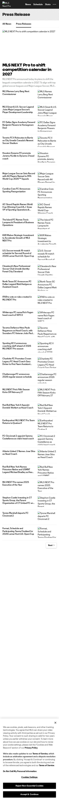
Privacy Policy (31, 748)
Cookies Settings (29, 777)
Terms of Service (40, 753)
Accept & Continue (29, 794)
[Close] (55, 722)
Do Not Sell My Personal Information (20, 771)
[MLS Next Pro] (6, 4)
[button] (54, 4)
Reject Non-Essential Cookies (30, 785)
